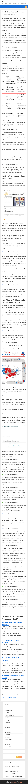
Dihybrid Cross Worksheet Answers (13, 773)
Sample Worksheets (9, 712)
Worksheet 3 (7, 727)
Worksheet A (8, 734)
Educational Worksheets (10, 708)
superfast (7, 717)
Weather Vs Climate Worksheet (12, 766)
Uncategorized (14, 694)
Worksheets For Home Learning (12, 746)
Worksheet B (8, 737)
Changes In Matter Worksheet (11, 771)
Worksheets (7, 744)
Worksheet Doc (8, 739)
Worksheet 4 (8, 729)
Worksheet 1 (7, 722)
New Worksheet (8, 710)
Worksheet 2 (20, 694)
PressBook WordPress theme (16, 782)
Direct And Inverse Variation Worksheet (13, 776)
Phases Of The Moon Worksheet (12, 768)
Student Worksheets (7, 694)
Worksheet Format (9, 741)
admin (13, 14)
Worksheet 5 (8, 732)
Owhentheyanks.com (8, 2)
